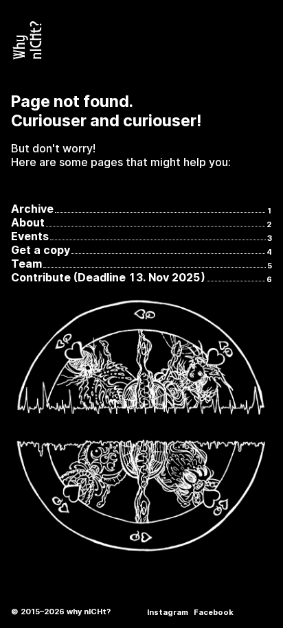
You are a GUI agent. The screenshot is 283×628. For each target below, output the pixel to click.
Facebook (214, 612)
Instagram (167, 612)
